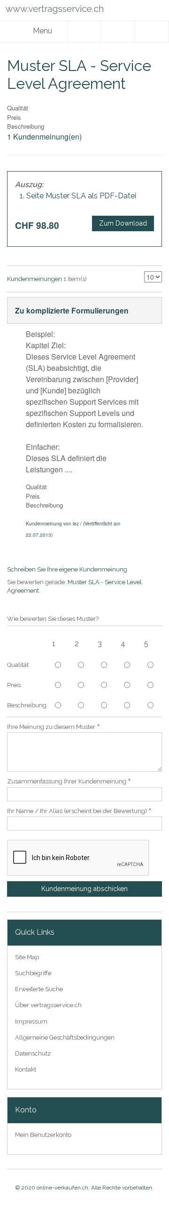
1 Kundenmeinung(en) (44, 136)
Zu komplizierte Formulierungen (72, 310)
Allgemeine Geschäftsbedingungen (65, 1037)
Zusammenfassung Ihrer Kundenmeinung (66, 781)
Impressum (31, 1021)
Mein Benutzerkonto (43, 1134)
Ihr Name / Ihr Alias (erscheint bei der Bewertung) (77, 810)
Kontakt (25, 1069)
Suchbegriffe (33, 973)
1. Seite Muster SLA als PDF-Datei (78, 195)
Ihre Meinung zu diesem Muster (51, 726)
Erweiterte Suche (39, 989)
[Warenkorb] (152, 31)
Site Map (27, 957)
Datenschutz (33, 1053)
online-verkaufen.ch (62, 1187)
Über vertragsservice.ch (48, 1005)
